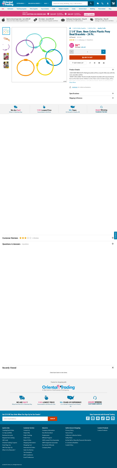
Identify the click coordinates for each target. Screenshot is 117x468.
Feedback (115, 235)
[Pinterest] (98, 418)
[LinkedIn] (93, 418)
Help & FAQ (26, 433)
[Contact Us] (102, 3)
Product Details (74, 69)
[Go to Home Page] (70, 28)
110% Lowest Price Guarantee (50, 440)
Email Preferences (28, 457)
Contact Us (26, 430)
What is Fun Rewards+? (8, 450)
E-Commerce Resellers (71, 442)
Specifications (74, 93)
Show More (72, 82)
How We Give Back (47, 433)
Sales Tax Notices (28, 450)
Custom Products (102, 430)
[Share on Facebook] (90, 63)
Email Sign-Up (6, 445)
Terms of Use (69, 433)
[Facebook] (88, 418)
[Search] (91, 3)
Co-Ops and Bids (7, 433)
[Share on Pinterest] (95, 63)
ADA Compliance (28, 455)
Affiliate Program (47, 438)
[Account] (108, 3)
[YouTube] (108, 418)
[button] (39, 54)
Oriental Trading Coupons (9, 442)
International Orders (29, 447)
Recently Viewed (9, 367)
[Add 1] (103, 52)
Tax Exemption (27, 452)
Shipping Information (29, 442)
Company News (46, 447)
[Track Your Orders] (98, 3)
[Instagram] (113, 418)
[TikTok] (103, 418)
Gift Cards (5, 440)
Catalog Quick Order (8, 430)
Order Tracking (27, 435)
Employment (45, 435)
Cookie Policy (69, 445)
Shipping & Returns (75, 98)
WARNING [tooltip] (75, 87)
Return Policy (27, 440)
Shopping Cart (27, 445)
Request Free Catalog (8, 438)
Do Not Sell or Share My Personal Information (78, 440)
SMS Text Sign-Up (7, 447)
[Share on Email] (99, 63)
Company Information (48, 430)
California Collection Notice (73, 435)
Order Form (26, 438)
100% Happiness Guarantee (50, 442)
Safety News (68, 438)
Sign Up (52, 419)
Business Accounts (7, 435)
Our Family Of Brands (48, 445)
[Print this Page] (104, 63)
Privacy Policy (69, 430)
